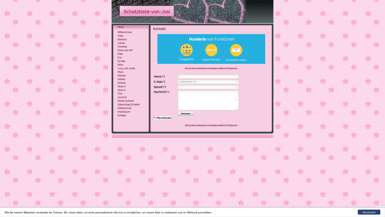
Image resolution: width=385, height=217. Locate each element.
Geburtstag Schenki (128, 104)
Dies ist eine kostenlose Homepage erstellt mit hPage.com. (211, 68)
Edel (120, 53)
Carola (121, 43)
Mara (120, 72)
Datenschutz (124, 108)
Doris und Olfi (125, 50)
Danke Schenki (126, 100)
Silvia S (121, 90)
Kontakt (122, 115)
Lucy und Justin (126, 68)
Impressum (124, 111)
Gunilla (121, 61)
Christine (122, 46)
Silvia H (122, 86)
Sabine (121, 79)
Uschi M (122, 97)
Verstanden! (369, 212)
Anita (120, 35)
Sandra (122, 82)
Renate (121, 75)
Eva (120, 57)
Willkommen (125, 32)
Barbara (122, 39)
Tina (120, 93)
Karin (120, 64)
